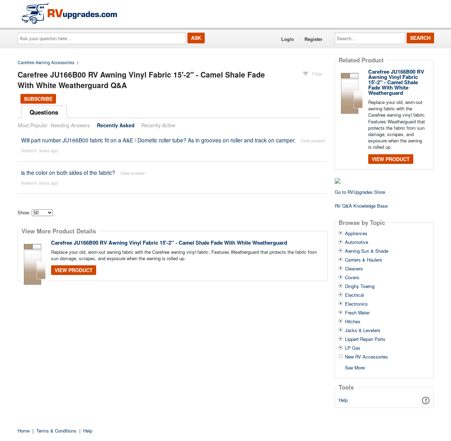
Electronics (356, 303)
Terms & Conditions (56, 430)
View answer (313, 140)
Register (313, 39)
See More (355, 367)
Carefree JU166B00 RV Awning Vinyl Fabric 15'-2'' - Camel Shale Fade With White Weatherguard (169, 242)
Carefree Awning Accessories (46, 62)
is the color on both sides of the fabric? (68, 172)
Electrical (354, 295)
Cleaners (354, 268)
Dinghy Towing (360, 286)
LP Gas (352, 347)
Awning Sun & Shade (366, 251)
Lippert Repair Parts (365, 339)
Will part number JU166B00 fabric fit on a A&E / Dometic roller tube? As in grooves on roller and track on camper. (158, 140)
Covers (352, 277)
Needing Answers (70, 125)
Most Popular (33, 125)
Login (287, 39)
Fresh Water (357, 312)
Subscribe (38, 98)
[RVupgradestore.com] (69, 13)
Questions (44, 112)
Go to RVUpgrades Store (360, 192)
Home (24, 430)
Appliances (356, 233)
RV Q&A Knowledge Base (361, 205)
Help (343, 400)
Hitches (352, 321)
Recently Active (158, 125)
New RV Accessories (366, 356)
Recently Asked (116, 125)
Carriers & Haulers (363, 259)
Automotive (356, 242)
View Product (74, 270)
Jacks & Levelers (363, 330)
